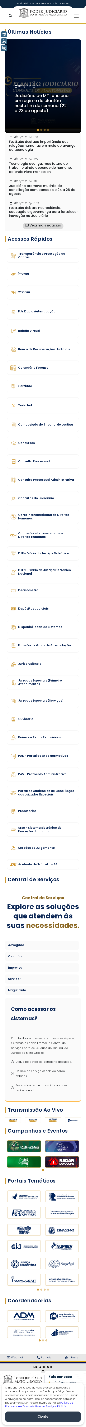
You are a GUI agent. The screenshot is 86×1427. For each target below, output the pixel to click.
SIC (67, 3)
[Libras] (4, 34)
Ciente (43, 1416)
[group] (43, 86)
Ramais (45, 1357)
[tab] (38, 130)
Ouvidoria (22, 3)
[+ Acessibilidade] (4, 48)
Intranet (73, 1357)
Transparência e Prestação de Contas (46, 3)
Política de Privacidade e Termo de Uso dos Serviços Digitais (39, 1404)
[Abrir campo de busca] (11, 16)
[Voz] (4, 41)
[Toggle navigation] (76, 16)
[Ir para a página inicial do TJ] (22, 1379)
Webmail (16, 1357)
